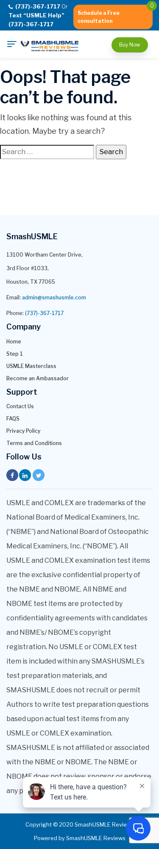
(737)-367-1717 (44, 313)
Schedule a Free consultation (99, 17)
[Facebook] (12, 475)
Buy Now (129, 44)
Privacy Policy (23, 431)
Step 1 (14, 354)
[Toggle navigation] (12, 44)
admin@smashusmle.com (54, 297)
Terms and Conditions (34, 443)
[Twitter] (39, 475)
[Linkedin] (25, 475)
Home (13, 341)
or (38, 15)
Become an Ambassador (37, 378)
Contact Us (20, 406)
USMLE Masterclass (31, 366)
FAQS (13, 418)
